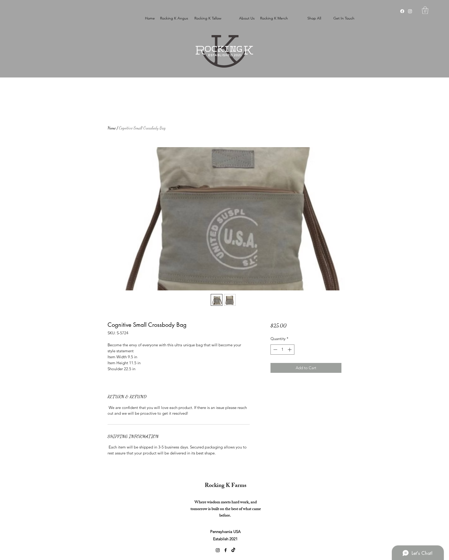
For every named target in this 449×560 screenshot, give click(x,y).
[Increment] (290, 349)
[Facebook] (402, 11)
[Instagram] (410, 11)
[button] (425, 10)
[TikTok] (233, 550)
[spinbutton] (282, 349)
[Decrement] (274, 349)
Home (112, 127)
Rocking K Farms (225, 486)
